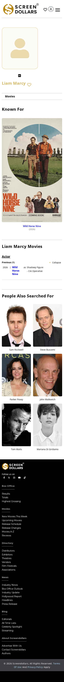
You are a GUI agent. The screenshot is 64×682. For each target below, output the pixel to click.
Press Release (9, 604)
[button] (29, 84)
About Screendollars (14, 638)
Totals (5, 497)
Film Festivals (9, 565)
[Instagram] (14, 478)
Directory (7, 543)
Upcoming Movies (12, 520)
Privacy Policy (35, 667)
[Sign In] (51, 9)
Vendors (6, 562)
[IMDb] (19, 76)
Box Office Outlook (12, 588)
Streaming (7, 630)
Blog (4, 611)
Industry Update (11, 592)
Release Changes (11, 528)
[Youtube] (19, 478)
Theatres (6, 558)
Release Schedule (11, 524)
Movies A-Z (8, 531)
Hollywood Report (12, 596)
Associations (8, 569)
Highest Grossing (11, 501)
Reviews (6, 535)
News (5, 577)
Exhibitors (7, 554)
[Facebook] (4, 478)
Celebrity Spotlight (12, 626)
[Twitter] (9, 477)
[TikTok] (25, 478)
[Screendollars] (21, 8)
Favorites (45, 9)
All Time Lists (9, 623)
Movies (10, 96)
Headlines (7, 600)
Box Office (8, 486)
